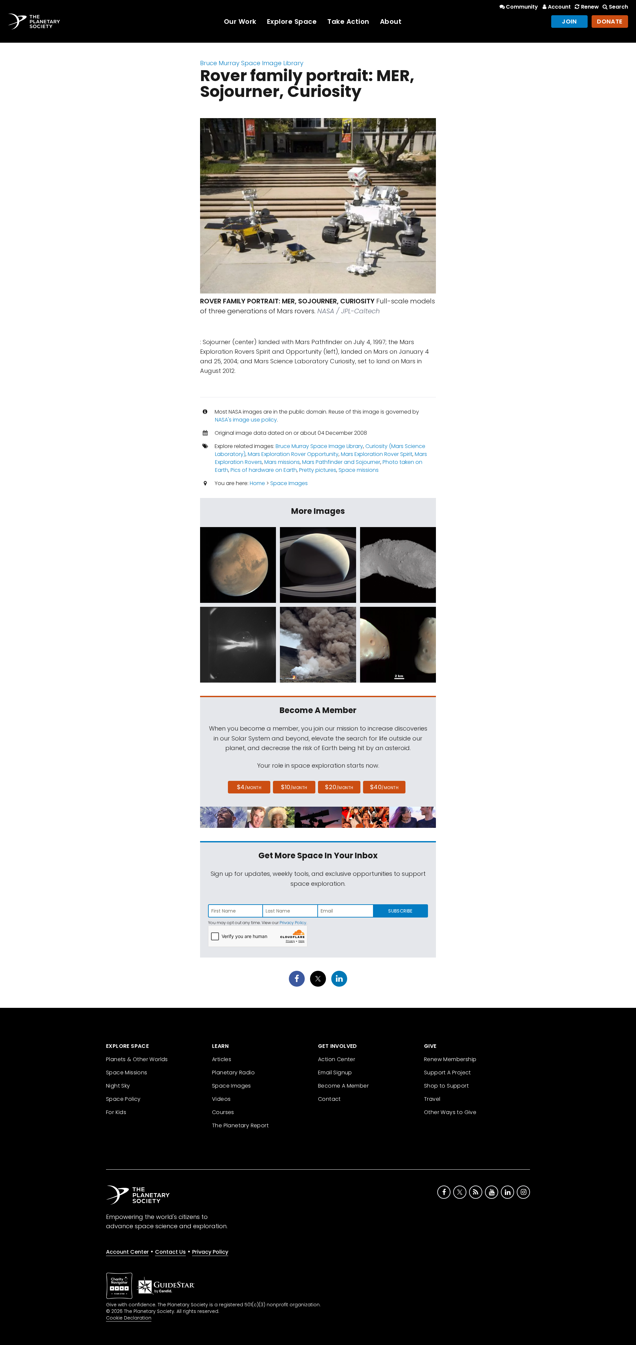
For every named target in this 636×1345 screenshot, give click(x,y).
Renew (590, 7)
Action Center (336, 1059)
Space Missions (126, 1072)
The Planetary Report (240, 1125)
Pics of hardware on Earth (264, 470)
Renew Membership (450, 1059)
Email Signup (335, 1072)
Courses (223, 1112)
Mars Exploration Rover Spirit (376, 454)
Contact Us (170, 1252)
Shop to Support (446, 1086)
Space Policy (123, 1099)
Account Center (127, 1252)
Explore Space (292, 21)
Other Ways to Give (450, 1112)
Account (559, 7)
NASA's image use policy (246, 420)
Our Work (240, 21)
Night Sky (118, 1086)
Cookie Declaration (128, 1318)
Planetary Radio (233, 1072)
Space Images (289, 483)
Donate (610, 21)
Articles (221, 1059)
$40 (384, 787)
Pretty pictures (317, 470)
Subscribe (400, 911)
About (391, 21)
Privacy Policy (293, 922)
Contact (329, 1099)
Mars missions (282, 462)
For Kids (116, 1112)
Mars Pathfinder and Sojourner (341, 462)
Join (569, 21)
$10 (294, 787)
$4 (249, 787)
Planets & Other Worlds (137, 1059)
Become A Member (343, 1086)
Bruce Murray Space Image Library (251, 63)
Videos (221, 1099)
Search (618, 7)
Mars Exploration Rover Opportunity (293, 454)
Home (257, 483)
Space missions (359, 470)
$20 (339, 787)
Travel (432, 1099)
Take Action (348, 21)
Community (522, 7)
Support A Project (447, 1072)
